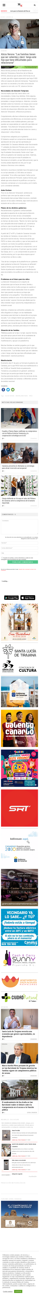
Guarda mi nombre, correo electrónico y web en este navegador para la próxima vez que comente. (17, 558)
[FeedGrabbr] (19, 1176)
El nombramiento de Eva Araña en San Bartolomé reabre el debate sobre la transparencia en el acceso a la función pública (18, 1106)
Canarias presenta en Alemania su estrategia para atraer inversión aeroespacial (18, 467)
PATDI (30, 396)
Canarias (33, 438)
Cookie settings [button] (8, 1291)
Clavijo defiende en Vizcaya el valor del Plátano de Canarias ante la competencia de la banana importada (19, 500)
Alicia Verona (9, 396)
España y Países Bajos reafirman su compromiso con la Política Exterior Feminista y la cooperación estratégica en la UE (19, 433)
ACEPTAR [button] (18, 1291)
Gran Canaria (6, 17)
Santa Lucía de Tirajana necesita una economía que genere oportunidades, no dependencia (18, 1034)
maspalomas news (22, 396)
